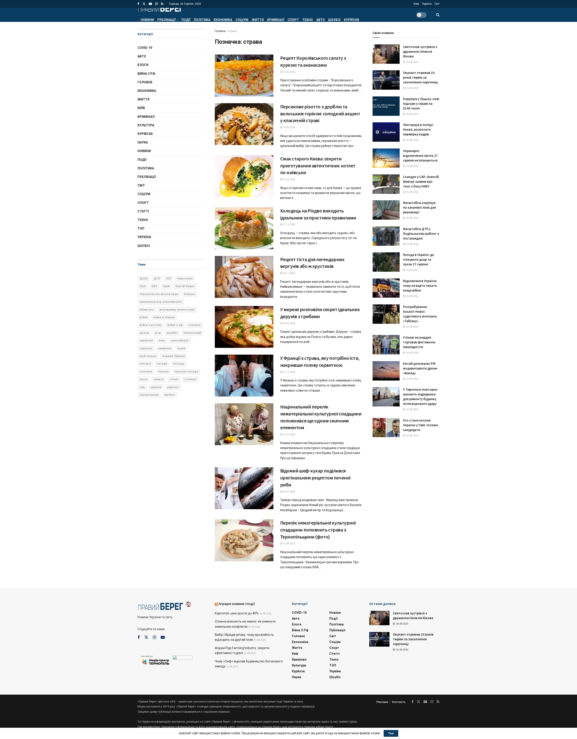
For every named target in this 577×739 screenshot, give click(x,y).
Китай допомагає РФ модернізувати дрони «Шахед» (420, 368)
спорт (174, 379)
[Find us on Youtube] (150, 4)
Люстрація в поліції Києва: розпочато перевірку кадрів (418, 129)
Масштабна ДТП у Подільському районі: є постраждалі (421, 233)
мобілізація (148, 356)
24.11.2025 (288, 273)
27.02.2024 (288, 434)
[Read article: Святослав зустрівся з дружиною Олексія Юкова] (386, 54)
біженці (189, 294)
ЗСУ (168, 278)
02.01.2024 (288, 491)
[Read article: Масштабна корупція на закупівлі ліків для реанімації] (386, 210)
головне (195, 325)
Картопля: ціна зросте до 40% (237, 613)
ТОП (140, 228)
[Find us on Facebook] (138, 4)
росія (144, 379)
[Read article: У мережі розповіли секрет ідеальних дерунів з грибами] (244, 327)
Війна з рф (146, 73)
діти (158, 332)
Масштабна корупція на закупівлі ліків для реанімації (419, 207)
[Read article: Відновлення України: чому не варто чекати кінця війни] (386, 288)
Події (185, 20)
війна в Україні (164, 317)
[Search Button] (438, 15)
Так (391, 733)
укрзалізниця (149, 394)
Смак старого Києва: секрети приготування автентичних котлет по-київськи (317, 165)
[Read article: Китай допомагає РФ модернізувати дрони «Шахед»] (386, 371)
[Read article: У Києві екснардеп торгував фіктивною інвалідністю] (386, 344)
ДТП (157, 278)
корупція (146, 348)
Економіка (223, 20)
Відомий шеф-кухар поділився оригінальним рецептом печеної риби (315, 478)
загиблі (172, 332)
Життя (258, 20)
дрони (144, 332)
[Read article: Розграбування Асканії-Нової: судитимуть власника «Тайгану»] (386, 314)
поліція (163, 371)
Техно (307, 20)
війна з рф (175, 325)
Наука (142, 142)
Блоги (142, 65)
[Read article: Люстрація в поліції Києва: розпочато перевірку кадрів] (386, 132)
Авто (320, 20)
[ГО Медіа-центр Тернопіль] (155, 660)
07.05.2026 (288, 72)
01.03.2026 (288, 179)
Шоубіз (334, 20)
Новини (147, 20)
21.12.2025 (288, 224)
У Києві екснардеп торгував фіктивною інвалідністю (419, 342)
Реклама (382, 702)
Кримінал (275, 20)
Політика (202, 20)
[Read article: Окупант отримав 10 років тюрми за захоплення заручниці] (386, 80)
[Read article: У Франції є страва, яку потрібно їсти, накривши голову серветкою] (244, 376)
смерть (158, 379)
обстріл (145, 363)
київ (162, 340)
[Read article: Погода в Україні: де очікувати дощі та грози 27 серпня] (386, 262)
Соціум (242, 20)
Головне (144, 82)
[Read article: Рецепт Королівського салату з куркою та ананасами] (244, 75)
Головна (220, 31)
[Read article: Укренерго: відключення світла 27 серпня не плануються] (386, 158)
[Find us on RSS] (162, 4)
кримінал (165, 348)
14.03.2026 (288, 127)
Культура (145, 125)
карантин (146, 340)
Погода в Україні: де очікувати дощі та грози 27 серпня (418, 259)
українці (173, 387)
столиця (190, 379)
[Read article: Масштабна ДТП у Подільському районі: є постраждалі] (386, 236)
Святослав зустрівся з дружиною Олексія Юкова (420, 51)
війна (144, 317)
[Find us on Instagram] (156, 4)
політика (146, 371)
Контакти (398, 702)
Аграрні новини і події (237, 603)
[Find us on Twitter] (144, 4)
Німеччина (185, 278)
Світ (437, 3)
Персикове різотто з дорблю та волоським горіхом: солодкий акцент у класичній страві (320, 113)
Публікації (166, 20)
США (166, 286)
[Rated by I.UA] (182, 658)
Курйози (351, 20)
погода (162, 363)
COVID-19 (144, 48)
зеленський (192, 332)
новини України (173, 356)
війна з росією (151, 325)
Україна (427, 3)
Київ (416, 3)
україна (156, 387)
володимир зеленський (177, 309)
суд (142, 387)
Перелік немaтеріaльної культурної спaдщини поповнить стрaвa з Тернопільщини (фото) (318, 530)
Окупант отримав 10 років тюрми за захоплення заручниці (420, 77)
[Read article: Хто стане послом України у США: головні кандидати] (386, 427)
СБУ (154, 286)
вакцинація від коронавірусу (161, 301)
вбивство (147, 309)
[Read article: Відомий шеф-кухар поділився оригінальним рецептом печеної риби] (244, 488)
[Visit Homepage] (164, 8)
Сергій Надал (185, 286)
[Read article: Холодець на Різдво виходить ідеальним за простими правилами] (244, 228)
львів (181, 348)
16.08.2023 (288, 543)
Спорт (293, 20)
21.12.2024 (288, 372)
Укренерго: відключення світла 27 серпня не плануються (420, 155)
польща (178, 363)
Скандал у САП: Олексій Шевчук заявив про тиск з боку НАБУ (421, 181)
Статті (143, 211)
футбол (170, 394)
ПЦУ (143, 286)
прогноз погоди (186, 371)
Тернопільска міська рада (159, 294)
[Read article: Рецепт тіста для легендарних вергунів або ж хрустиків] (244, 277)
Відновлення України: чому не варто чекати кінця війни (420, 285)
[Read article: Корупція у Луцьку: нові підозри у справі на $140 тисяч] (386, 106)
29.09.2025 (288, 323)
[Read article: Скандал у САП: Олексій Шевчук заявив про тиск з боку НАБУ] (386, 184)
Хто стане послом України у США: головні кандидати (420, 425)
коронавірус (180, 340)
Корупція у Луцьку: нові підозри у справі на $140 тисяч (421, 103)
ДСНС (144, 278)
